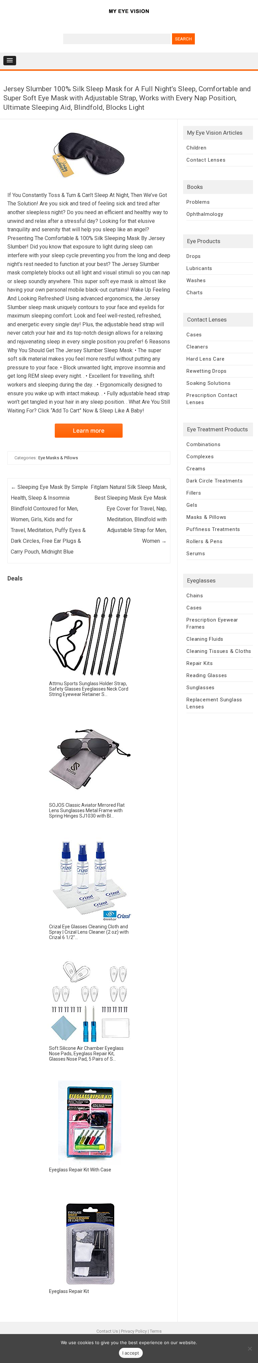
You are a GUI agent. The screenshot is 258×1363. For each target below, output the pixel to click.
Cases (194, 335)
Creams (196, 469)
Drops (193, 256)
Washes (196, 280)
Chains (194, 596)
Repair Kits (199, 663)
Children (196, 148)
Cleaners (197, 347)
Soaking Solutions (208, 383)
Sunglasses (200, 688)
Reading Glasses (206, 675)
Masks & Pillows (206, 517)
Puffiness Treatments (213, 529)
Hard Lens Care (205, 359)
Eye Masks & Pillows (58, 457)
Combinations (203, 444)
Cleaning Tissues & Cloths (218, 651)
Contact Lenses (205, 160)
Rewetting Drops (206, 371)
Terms (156, 1331)
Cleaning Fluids (204, 639)
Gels (191, 505)
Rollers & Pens (204, 541)
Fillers (193, 493)
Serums (195, 554)
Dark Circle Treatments (214, 481)
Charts (194, 293)
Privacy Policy (134, 1331)
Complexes (200, 457)
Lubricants (199, 268)
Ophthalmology (204, 214)
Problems (198, 202)
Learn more (88, 430)
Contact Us (107, 1331)
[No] (249, 1348)
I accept (130, 1353)
